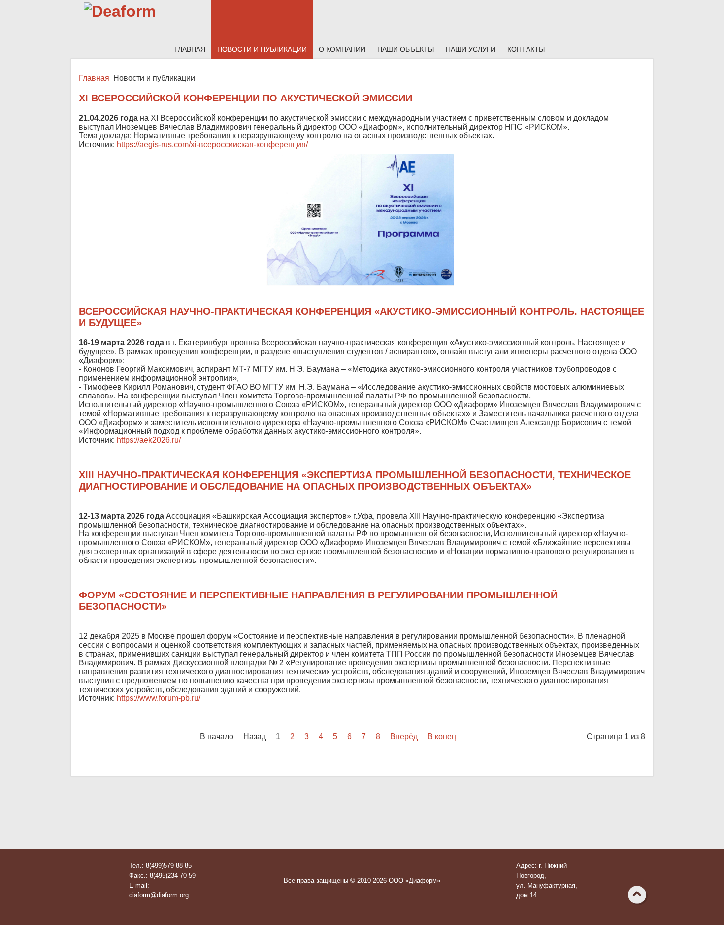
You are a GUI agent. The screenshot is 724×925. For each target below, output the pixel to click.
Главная (189, 49)
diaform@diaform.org (159, 895)
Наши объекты (405, 49)
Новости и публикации (262, 49)
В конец (442, 736)
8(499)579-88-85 (169, 865)
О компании (342, 49)
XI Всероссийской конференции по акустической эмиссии (245, 98)
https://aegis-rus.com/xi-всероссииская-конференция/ (212, 144)
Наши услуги (470, 49)
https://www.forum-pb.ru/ (158, 698)
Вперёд (404, 736)
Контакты (526, 49)
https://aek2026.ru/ (149, 440)
